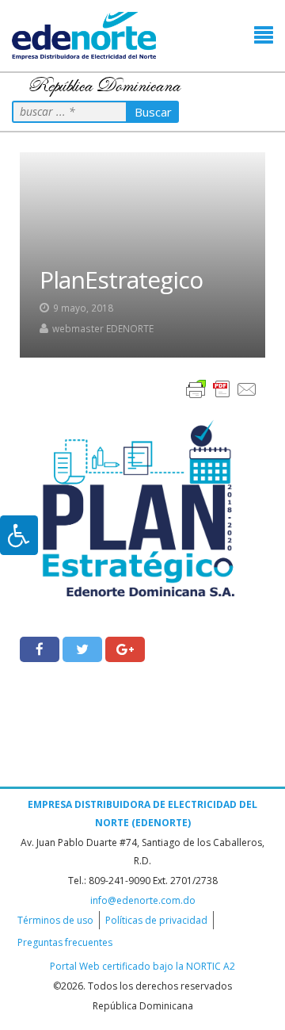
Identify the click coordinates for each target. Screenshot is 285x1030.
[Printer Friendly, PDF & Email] (221, 388)
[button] (263, 35)
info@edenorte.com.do (143, 900)
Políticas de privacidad (156, 920)
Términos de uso (55, 920)
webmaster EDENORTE (103, 328)
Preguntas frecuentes (64, 942)
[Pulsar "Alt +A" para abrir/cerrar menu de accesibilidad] (19, 535)
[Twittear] (82, 649)
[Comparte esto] (39, 649)
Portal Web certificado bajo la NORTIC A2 (142, 966)
